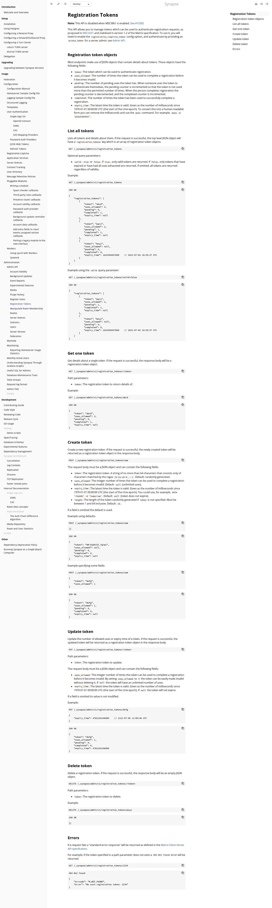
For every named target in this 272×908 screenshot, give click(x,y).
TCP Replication (15, 479)
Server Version (17, 331)
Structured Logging (17, 102)
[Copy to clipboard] (183, 148)
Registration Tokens (20, 303)
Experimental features (15, 446)
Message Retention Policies (21, 176)
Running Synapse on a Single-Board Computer (23, 551)
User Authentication (17, 111)
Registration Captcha (18, 153)
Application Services (17, 157)
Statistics (15, 322)
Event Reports (17, 280)
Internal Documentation (16, 488)
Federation (9, 79)
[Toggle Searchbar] (65, 4)
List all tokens (241, 24)
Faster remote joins (17, 483)
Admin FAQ (13, 389)
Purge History (17, 294)
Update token (241, 39)
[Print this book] (256, 4)
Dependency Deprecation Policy (20, 544)
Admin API (12, 266)
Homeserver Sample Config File (23, 93)
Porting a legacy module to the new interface (29, 242)
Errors (236, 49)
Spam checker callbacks (25, 190)
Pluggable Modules (17, 181)
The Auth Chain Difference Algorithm (24, 518)
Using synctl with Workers (23, 253)
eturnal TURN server (17, 51)
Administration (12, 262)
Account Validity (18, 271)
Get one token (241, 29)
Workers (11, 248)
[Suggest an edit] (267, 4)
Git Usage (9, 423)
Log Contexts (13, 465)
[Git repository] (262, 4)
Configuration (11, 84)
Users (13, 326)
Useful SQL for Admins (19, 370)
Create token (240, 34)
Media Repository (16, 524)
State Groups (14, 379)
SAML (16, 125)
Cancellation (13, 460)
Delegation (9, 56)
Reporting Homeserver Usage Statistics (25, 352)
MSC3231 (88, 33)
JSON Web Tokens (19, 144)
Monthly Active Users (18, 358)
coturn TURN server (17, 47)
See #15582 (137, 23)
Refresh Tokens (18, 148)
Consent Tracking (16, 167)
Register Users (17, 299)
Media (13, 289)
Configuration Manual (18, 88)
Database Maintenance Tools (22, 375)
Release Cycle (11, 419)
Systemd (14, 257)
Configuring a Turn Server (17, 42)
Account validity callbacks (26, 204)
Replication (13, 469)
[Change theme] (58, 4)
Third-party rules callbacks (27, 194)
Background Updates (21, 276)
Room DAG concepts (17, 506)
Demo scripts (14, 432)
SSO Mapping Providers (25, 134)
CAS (15, 130)
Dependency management (18, 451)
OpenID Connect (22, 120)
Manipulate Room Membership (26, 308)
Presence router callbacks (26, 199)
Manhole (11, 340)
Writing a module (19, 185)
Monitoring (13, 345)
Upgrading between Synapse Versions (24, 67)
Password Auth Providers (23, 139)
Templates (12, 107)
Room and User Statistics (20, 528)
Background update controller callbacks (29, 218)
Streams (11, 474)
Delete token (240, 44)
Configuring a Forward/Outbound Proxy (24, 37)
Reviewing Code (12, 414)
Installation (10, 23)
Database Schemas (14, 442)
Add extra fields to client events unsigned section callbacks (26, 232)
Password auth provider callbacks (25, 210)
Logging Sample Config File (21, 97)
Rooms (13, 313)
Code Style (9, 409)
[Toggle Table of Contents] (51, 4)
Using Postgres (11, 28)
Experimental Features (22, 285)
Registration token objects (248, 19)
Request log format (17, 384)
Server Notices (14, 162)
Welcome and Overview (16, 12)
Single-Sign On (18, 116)
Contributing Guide (14, 405)
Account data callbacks (25, 224)
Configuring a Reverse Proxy (18, 33)
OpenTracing (10, 437)
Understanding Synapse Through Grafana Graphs (24, 364)
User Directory (14, 171)
